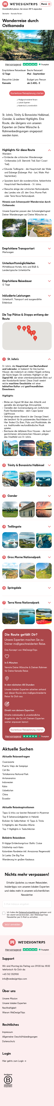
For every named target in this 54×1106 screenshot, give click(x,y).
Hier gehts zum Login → (14, 1061)
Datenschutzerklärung (29, 912)
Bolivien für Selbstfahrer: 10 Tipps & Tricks (23, 821)
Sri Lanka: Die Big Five (13, 855)
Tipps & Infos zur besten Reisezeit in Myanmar (25, 813)
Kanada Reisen (16, 14)
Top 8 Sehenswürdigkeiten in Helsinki (20, 817)
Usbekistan (7, 790)
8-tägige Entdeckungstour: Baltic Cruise (22, 843)
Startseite (5, 14)
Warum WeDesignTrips (13, 1012)
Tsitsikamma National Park (15, 774)
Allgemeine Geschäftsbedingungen (19, 1036)
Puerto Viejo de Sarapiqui (15, 766)
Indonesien (7, 782)
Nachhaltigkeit (9, 1008)
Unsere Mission (9, 998)
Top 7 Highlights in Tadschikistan (18, 829)
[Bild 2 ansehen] (40, 228)
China (5, 794)
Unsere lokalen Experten (14, 1003)
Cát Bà (6, 770)
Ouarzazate (8, 762)
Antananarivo (9, 778)
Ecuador (6, 798)
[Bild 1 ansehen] (14, 228)
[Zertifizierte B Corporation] (27, 1080)
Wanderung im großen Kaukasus (18, 859)
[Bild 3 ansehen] (44, 448)
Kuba (4, 786)
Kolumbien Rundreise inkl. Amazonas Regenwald (26, 851)
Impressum (7, 1032)
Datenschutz (8, 1041)
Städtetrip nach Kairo (12, 847)
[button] (35, 338)
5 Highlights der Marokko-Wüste (18, 825)
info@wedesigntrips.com (14, 979)
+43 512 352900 (10, 974)
